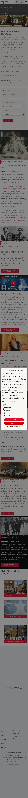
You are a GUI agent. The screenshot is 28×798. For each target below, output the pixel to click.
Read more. (13, 401)
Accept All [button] (14, 419)
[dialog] (14, 399)
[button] (14, 427)
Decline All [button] (14, 423)
